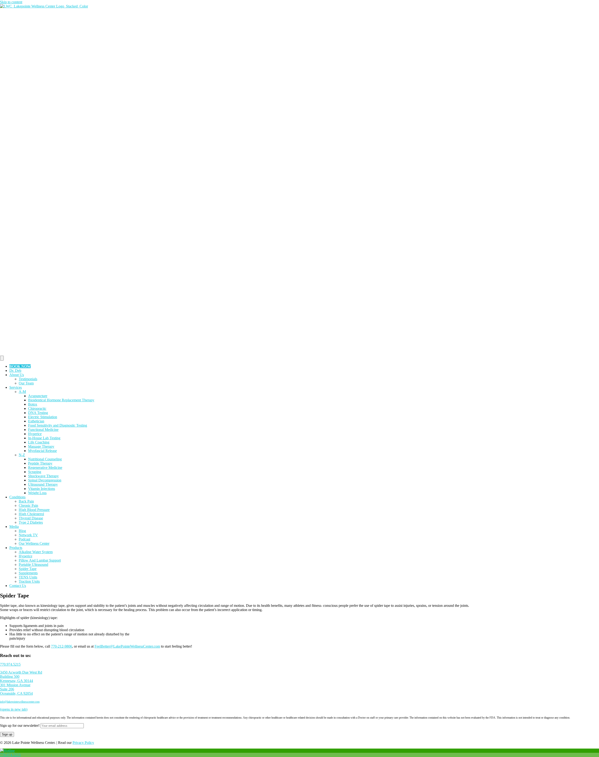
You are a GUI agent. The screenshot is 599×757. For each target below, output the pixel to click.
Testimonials (28, 379)
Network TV (28, 535)
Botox (32, 404)
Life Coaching (38, 442)
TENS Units (28, 577)
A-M (22, 392)
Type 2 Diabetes (31, 522)
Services (15, 387)
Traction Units (29, 581)
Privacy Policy (83, 743)
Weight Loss (37, 493)
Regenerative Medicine (45, 468)
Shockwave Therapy (43, 476)
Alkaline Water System (36, 552)
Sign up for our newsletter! (20, 725)
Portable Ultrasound (33, 565)
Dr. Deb (15, 371)
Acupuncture (37, 396)
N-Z (22, 455)
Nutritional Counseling (45, 459)
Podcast (24, 539)
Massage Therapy (41, 446)
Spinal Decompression (44, 480)
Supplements (28, 573)
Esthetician (36, 421)
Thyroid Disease (31, 518)
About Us (16, 375)
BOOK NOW (20, 366)
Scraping (34, 472)
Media (14, 527)
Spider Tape (28, 569)
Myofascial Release (42, 451)
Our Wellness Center (34, 543)
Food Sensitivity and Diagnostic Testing (57, 425)
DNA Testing (38, 413)
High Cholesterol (31, 514)
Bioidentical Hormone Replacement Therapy (61, 400)
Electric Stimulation (42, 417)
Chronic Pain (28, 505)
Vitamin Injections (41, 489)
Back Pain (26, 501)
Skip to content (11, 2)
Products (15, 548)
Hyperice (35, 434)
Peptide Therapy (40, 463)
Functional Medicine (43, 430)
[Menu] (2, 358)
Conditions (17, 497)
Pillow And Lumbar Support (40, 560)
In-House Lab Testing (44, 438)
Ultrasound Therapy (43, 484)
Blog (22, 531)
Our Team (26, 383)
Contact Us (17, 586)
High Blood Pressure (34, 510)
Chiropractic (37, 408)
